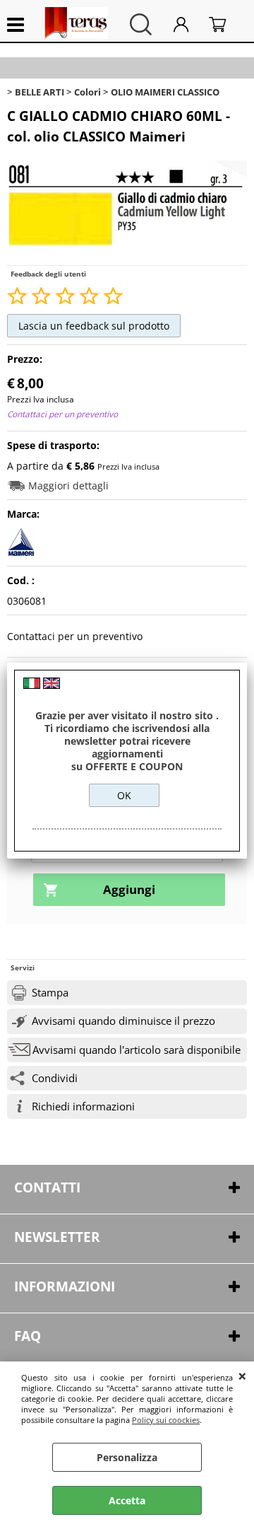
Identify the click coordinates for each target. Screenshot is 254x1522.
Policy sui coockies (166, 1419)
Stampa (50, 992)
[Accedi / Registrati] (188, 24)
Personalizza (127, 1457)
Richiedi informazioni (83, 1106)
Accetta (127, 1500)
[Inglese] (51, 685)
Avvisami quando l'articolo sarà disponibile (136, 1049)
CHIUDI (242, 1376)
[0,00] (224, 24)
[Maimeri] (21, 552)
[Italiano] (32, 685)
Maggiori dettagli (68, 485)
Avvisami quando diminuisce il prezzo (123, 1020)
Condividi (55, 1078)
